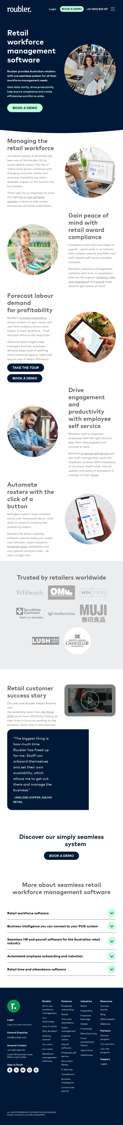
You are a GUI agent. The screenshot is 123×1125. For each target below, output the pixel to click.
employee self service (95, 453)
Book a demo (25, 107)
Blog (102, 1014)
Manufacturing (89, 1033)
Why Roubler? (49, 1030)
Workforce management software (49, 1057)
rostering (102, 277)
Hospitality (87, 1010)
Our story (47, 1044)
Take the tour (25, 367)
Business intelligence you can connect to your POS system (52, 926)
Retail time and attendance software (36, 969)
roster (94, 475)
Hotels (84, 1023)
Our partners (107, 1043)
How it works (49, 1026)
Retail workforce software (28, 913)
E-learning (66, 1069)
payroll (100, 281)
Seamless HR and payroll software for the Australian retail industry (53, 941)
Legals (103, 1063)
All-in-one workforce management (49, 1009)
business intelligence (33, 318)
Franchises (86, 1028)
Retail (84, 1005)
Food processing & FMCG (87, 1042)
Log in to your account (19, 1024)
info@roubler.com (16, 1037)
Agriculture (87, 1050)
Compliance (67, 1074)
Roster (64, 1014)
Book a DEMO (61, 855)
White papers (107, 1019)
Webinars (105, 1023)
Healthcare (87, 1054)
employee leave (17, 546)
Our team (47, 1048)
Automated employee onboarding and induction (45, 956)
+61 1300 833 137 (97, 9)
